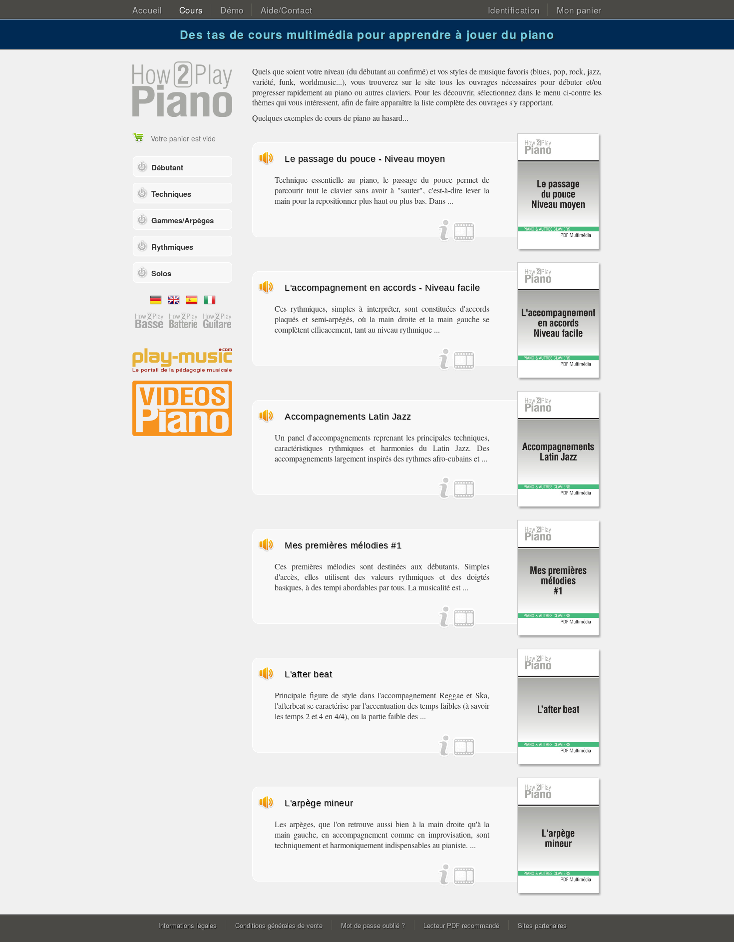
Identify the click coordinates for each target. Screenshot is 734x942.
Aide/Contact (287, 9)
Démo (232, 9)
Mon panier (579, 9)
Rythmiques (172, 246)
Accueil (147, 9)
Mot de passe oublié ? (373, 925)
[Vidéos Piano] (182, 407)
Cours (191, 9)
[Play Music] (182, 359)
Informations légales (187, 925)
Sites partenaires (542, 925)
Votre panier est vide (183, 138)
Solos (161, 273)
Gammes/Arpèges (182, 220)
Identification (514, 9)
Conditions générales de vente (279, 925)
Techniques (171, 193)
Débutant (167, 167)
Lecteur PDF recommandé (461, 925)
